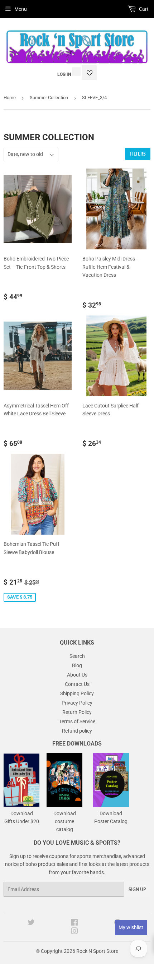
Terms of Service (77, 721)
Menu (20, 9)
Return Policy (77, 712)
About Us (77, 675)
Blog (77, 665)
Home (10, 97)
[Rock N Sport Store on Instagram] (74, 932)
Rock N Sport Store (97, 951)
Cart (143, 9)
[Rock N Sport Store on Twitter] (31, 923)
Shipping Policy (77, 693)
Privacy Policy (77, 703)
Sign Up (137, 889)
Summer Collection (49, 97)
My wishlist (131, 927)
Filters (138, 154)
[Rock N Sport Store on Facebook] (74, 923)
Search (77, 656)
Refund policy (77, 731)
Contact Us (77, 684)
